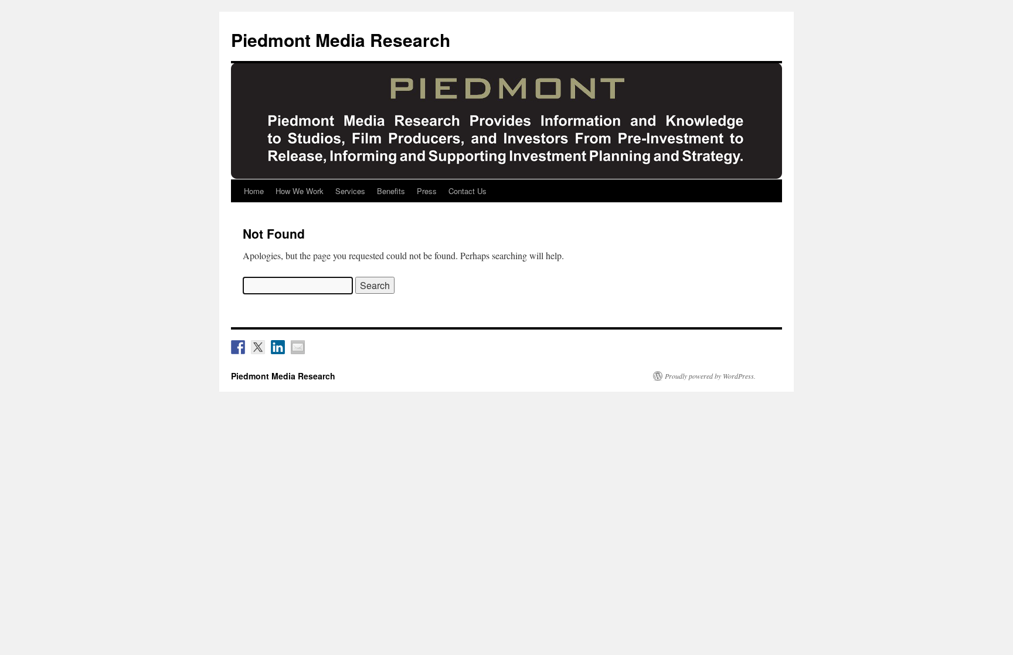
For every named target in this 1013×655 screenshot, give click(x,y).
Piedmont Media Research (340, 39)
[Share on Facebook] (238, 347)
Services (350, 190)
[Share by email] (298, 347)
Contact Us (467, 190)
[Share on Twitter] (258, 347)
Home (254, 190)
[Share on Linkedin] (278, 347)
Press (427, 190)
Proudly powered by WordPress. (710, 376)
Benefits (391, 190)
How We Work (300, 190)
